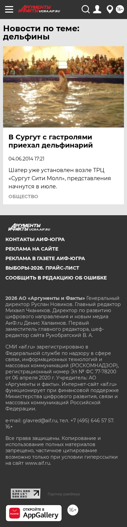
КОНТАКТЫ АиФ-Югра (35, 239)
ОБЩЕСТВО (23, 196)
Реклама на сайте (31, 249)
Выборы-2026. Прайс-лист (42, 268)
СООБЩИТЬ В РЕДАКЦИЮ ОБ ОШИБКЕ (56, 278)
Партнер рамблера (64, 494)
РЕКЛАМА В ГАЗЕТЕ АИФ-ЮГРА (45, 258)
